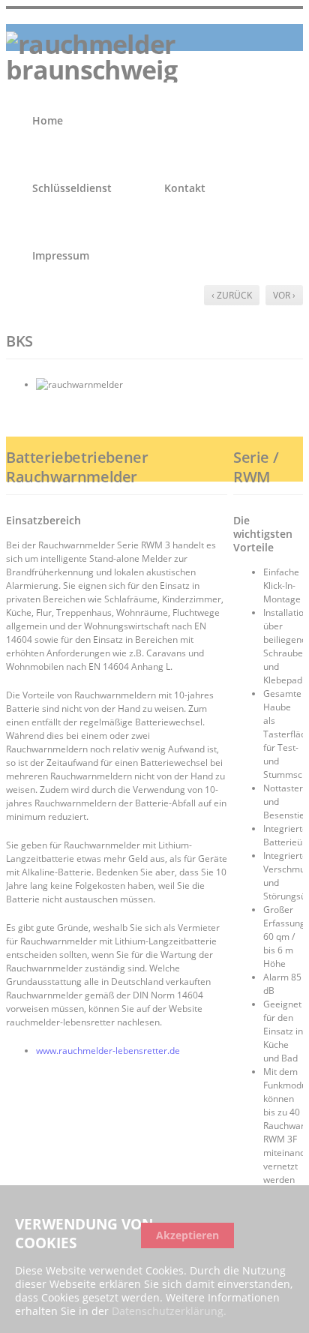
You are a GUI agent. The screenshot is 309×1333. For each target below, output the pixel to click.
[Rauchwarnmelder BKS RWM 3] (169, 385)
